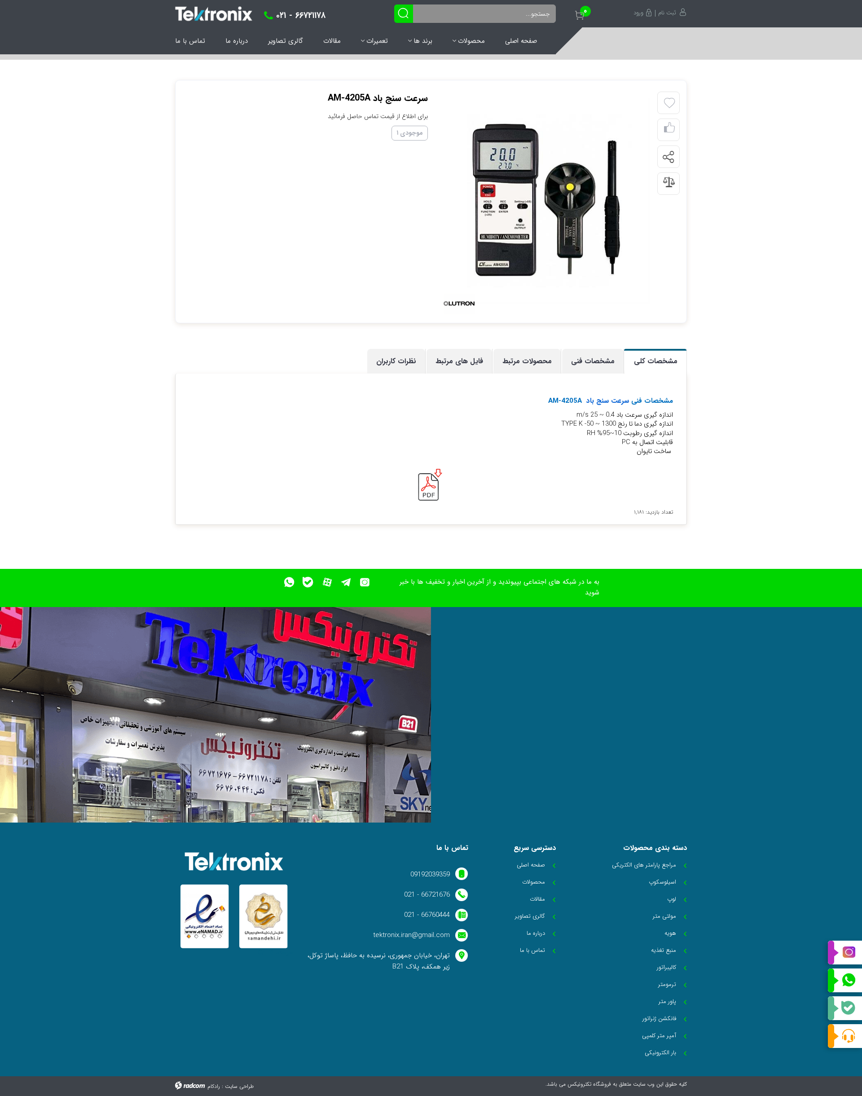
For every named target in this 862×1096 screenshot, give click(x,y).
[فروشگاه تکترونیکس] (214, 14)
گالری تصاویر (285, 40)
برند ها (422, 40)
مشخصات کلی (655, 361)
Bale (845, 1008)
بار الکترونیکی (660, 1052)
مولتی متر (664, 916)
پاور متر (667, 1001)
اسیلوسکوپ (662, 882)
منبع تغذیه (663, 950)
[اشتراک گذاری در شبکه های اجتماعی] (668, 157)
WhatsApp (845, 981)
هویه (670, 933)
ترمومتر (667, 984)
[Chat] (845, 1036)
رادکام (213, 1086)
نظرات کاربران (396, 361)
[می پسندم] (669, 130)
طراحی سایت (239, 1086)
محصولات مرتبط (527, 361)
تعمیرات (377, 40)
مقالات (332, 40)
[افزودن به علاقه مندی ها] (669, 103)
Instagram (845, 953)
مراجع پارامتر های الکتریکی (644, 865)
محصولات (471, 40)
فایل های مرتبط (459, 361)
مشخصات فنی (593, 361)
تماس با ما (190, 40)
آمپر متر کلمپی (659, 1035)
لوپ (671, 899)
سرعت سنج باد (607, 401)
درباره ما (236, 40)
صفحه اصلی (521, 40)
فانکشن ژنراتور (659, 1018)
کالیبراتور (666, 967)
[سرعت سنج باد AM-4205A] (547, 201)
